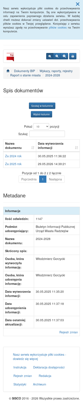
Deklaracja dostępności (48, 367)
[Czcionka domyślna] (49, 56)
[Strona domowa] (7, 71)
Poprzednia (29, 179)
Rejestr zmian (68, 332)
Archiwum (39, 384)
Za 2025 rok (13, 164)
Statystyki (19, 384)
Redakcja (45, 376)
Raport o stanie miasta (25, 75)
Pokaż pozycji (41, 126)
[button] (78, 4)
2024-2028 (52, 75)
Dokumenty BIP (24, 71)
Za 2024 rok (13, 156)
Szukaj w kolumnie (42, 105)
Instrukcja (19, 367)
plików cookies (58, 27)
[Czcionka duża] (64, 56)
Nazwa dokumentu (13, 145)
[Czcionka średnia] (57, 56)
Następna (55, 179)
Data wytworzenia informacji (50, 145)
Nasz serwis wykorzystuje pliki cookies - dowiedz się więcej (39, 356)
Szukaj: (23, 134)
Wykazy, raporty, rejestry (56, 71)
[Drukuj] (72, 56)
